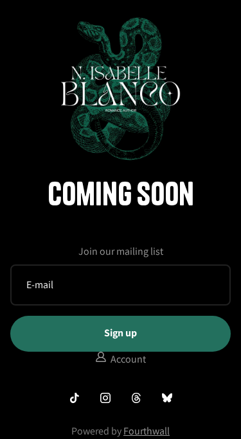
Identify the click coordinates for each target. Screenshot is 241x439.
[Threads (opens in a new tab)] (136, 398)
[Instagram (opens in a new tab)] (105, 398)
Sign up (120, 333)
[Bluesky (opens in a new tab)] (167, 398)
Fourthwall (146, 431)
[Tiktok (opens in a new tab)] (74, 398)
